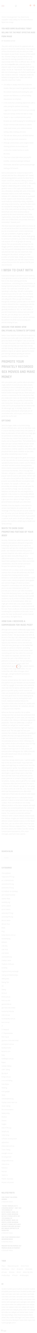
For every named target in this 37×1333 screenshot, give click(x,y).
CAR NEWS (5, 953)
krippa (4, 1062)
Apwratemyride (14, 1266)
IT (2, 1026)
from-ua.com (6, 1000)
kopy (3, 1055)
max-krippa (5, 1084)
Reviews (4, 1117)
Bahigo (10, 1315)
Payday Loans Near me (9, 1102)
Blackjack (15, 1320)
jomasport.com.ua (8, 1044)
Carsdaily (29, 1269)
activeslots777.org (8, 888)
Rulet (26, 1312)
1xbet (15, 1315)
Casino (31, 1312)
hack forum (16, 1291)
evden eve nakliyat (16, 1304)
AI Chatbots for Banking (9, 891)
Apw (3, 1266)
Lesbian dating (6, 1066)
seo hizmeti (20, 1312)
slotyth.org (5, 1131)
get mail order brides (8, 1008)
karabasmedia (6, 1048)
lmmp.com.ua (6, 1077)
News (3, 1095)
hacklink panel (11, 1289)
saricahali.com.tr (21, 1297)
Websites (5, 1168)
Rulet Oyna (27, 1320)
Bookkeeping (6, 939)
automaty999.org (7, 917)
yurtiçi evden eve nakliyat (10, 1310)
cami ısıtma (31, 1302)
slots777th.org (6, 1128)
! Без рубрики (6, 873)
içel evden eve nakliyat (9, 1312)
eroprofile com (13, 64)
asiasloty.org (6, 902)
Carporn (20, 1269)
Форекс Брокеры (7, 1179)
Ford (19, 1272)
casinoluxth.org (7, 957)
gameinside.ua (6, 1004)
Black (3, 928)
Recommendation (7, 1110)
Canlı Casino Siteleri (27, 1317)
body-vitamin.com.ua (8, 935)
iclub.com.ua (6, 1015)
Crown (4, 1272)
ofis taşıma (30, 1307)
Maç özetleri (10, 1317)
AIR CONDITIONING (8, 895)
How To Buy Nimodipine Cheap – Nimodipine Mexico (11, 1238)
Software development (9, 1139)
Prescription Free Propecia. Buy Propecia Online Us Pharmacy (11, 1247)
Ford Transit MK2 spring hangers (9, 1198)
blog (3, 931)
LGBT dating (6, 1070)
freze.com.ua (6, 997)
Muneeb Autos (9, 41)
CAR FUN (5, 949)
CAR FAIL (5, 946)
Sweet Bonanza (7, 1320)
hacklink (4, 1289)
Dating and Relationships (10, 975)
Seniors (4, 1120)
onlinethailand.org (7, 1099)
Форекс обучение (8, 1182)
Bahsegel (18, 1317)
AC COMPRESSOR (8, 880)
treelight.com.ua (7, 1153)
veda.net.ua (5, 1164)
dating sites (5, 979)
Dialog (4, 989)
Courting (4, 968)
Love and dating (7, 1080)
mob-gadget (6, 1091)
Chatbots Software (8, 964)
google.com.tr (11, 1323)
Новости (5, 1175)
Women (4, 1171)
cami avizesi (27, 1299)
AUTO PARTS (6, 909)
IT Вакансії (5, 1030)
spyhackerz (5, 1142)
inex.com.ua (5, 1022)
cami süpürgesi (11, 1302)
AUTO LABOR (6, 906)
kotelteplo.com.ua (7, 1059)
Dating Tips (5, 982)
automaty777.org (7, 913)
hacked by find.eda (8, 1011)
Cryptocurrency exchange (10, 971)
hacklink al (20, 1289)
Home (4, 17)
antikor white (6, 899)
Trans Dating (6, 1150)
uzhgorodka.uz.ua (7, 1160)
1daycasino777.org (8, 877)
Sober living (5, 1135)
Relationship (6, 1113)
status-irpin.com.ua (8, 1146)
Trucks (15, 1275)
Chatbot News (6, 960)
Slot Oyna (5, 1315)
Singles (4, 1124)
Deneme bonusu (23, 1315)
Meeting (4, 1088)
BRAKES (4, 942)
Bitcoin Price (6, 924)
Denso (12, 1272)
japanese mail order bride (10, 1040)
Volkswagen (25, 1275)
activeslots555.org (8, 884)
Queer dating (6, 1106)
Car (13, 1269)
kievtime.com (6, 1051)
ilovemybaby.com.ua (8, 1019)
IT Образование (7, 1033)
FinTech (4, 993)
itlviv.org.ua (5, 1037)
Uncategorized (12, 17)
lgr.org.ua (5, 1073)
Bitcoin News (6, 920)
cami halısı (8, 1294)
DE (2, 986)
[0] (33, 6)
